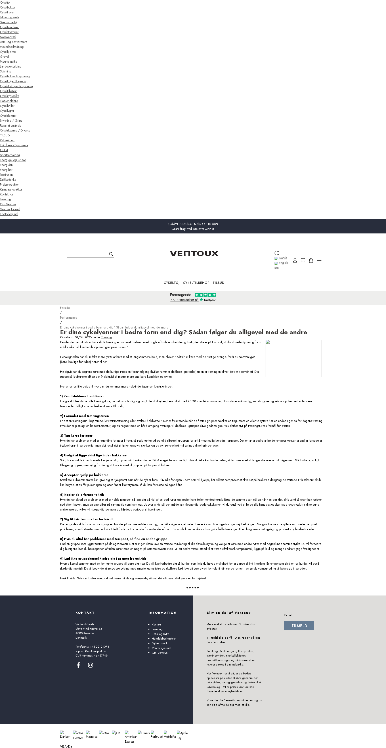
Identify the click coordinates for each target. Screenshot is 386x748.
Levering (5, 199)
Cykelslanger (8, 115)
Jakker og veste (9, 17)
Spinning (5, 71)
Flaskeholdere (9, 101)
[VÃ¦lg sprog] (277, 253)
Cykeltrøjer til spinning (14, 81)
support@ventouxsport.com (92, 651)
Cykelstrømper (9, 32)
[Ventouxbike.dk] (194, 253)
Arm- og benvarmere (13, 42)
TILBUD (5, 135)
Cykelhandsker (9, 27)
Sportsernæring (10, 155)
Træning (106, 337)
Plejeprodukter (9, 184)
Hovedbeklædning (12, 46)
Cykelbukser (7, 7)
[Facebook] (78, 667)
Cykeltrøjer (7, 12)
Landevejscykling (10, 66)
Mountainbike (8, 61)
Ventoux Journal (10, 209)
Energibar (6, 169)
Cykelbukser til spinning (15, 76)
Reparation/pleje (10, 125)
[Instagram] (90, 667)
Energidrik (6, 165)
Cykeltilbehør (8, 91)
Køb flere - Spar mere (14, 145)
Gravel (4, 56)
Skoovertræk (8, 37)
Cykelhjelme (8, 51)
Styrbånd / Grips (11, 120)
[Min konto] (295, 260)
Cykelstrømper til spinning (16, 86)
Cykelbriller (7, 106)
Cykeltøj (5, 2)
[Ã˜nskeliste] (303, 260)
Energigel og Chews (13, 160)
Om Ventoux (8, 204)
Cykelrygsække (9, 96)
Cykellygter (7, 110)
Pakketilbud (7, 140)
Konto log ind (9, 214)
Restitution (6, 174)
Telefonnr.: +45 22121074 (92, 646)
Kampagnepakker (11, 189)
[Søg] (111, 254)
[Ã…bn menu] (319, 260)
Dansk (282, 258)
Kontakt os (6, 194)
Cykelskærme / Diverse (15, 130)
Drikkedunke (8, 179)
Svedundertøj (8, 22)
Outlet (4, 150)
